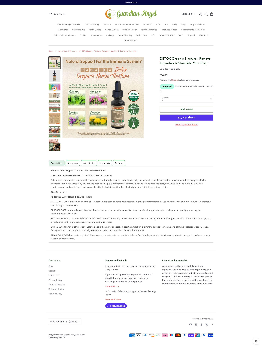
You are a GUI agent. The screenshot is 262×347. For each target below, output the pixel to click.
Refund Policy (55, 293)
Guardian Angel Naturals (68, 24)
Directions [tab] (72, 163)
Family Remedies (149, 30)
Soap (183, 24)
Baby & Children (197, 24)
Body (174, 24)
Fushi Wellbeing (91, 24)
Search (52, 270)
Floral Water (62, 30)
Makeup (110, 35)
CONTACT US (131, 40)
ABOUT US (203, 35)
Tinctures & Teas (169, 30)
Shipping (175, 80)
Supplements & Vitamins (193, 30)
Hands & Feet (111, 30)
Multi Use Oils (78, 30)
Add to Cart (186, 109)
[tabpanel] (131, 205)
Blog (51, 266)
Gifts (153, 35)
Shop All (191, 35)
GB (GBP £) (187, 13)
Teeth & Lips (95, 30)
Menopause (96, 35)
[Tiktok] (201, 324)
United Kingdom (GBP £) (63, 321)
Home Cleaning (125, 35)
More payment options (186, 124)
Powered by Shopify (57, 337)
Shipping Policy (56, 289)
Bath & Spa (141, 35)
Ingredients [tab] (89, 163)
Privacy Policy (55, 280)
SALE (180, 35)
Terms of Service (57, 284)
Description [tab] (56, 163)
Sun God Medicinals (170, 69)
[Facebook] (190, 324)
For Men (83, 35)
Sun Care (107, 24)
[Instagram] (196, 324)
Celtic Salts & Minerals (65, 35)
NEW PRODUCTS (167, 35)
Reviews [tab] (119, 163)
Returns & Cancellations (202, 319)
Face (166, 24)
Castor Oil (147, 24)
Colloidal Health (129, 30)
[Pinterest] (207, 324)
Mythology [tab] (105, 163)
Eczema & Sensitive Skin (127, 24)
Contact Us (54, 275)
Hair (158, 24)
